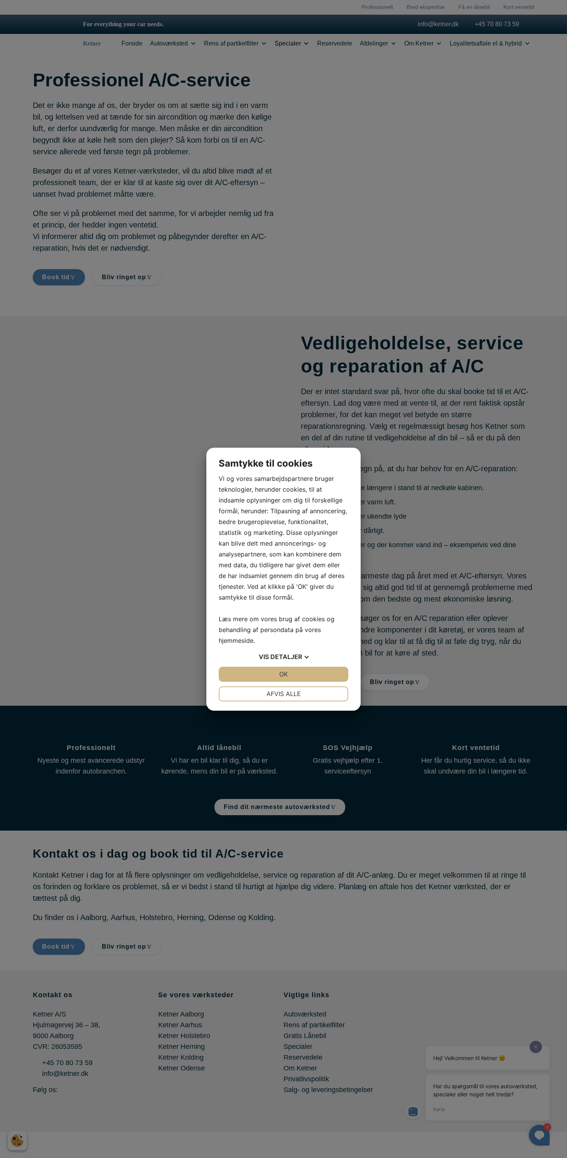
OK (283, 674)
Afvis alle (284, 694)
